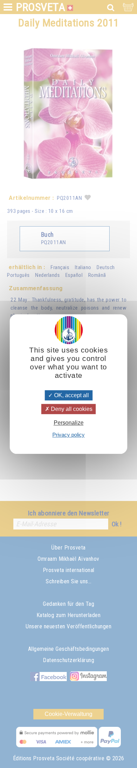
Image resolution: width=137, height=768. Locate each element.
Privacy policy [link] (68, 435)
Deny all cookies (71, 409)
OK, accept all (71, 395)
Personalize (69, 423)
